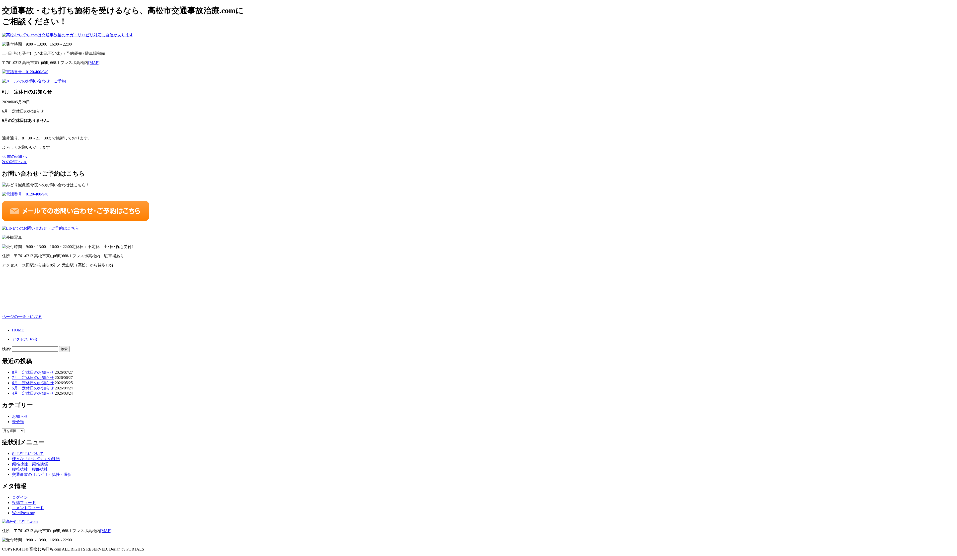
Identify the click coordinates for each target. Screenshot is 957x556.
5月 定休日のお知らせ (33, 388)
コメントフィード (28, 508)
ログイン (20, 497)
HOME (18, 330)
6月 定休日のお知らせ (33, 383)
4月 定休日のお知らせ (33, 393)
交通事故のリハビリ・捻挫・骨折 (42, 474)
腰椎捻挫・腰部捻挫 (30, 469)
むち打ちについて (28, 453)
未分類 (18, 422)
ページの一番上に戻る (22, 316)
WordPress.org (23, 513)
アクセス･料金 (25, 339)
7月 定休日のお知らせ (33, 377)
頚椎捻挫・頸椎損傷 (30, 464)
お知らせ (20, 416)
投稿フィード (24, 502)
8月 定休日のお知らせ (33, 372)
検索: (6, 349)
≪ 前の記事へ (14, 156)
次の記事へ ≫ (14, 162)
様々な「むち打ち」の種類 (36, 459)
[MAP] (93, 63)
